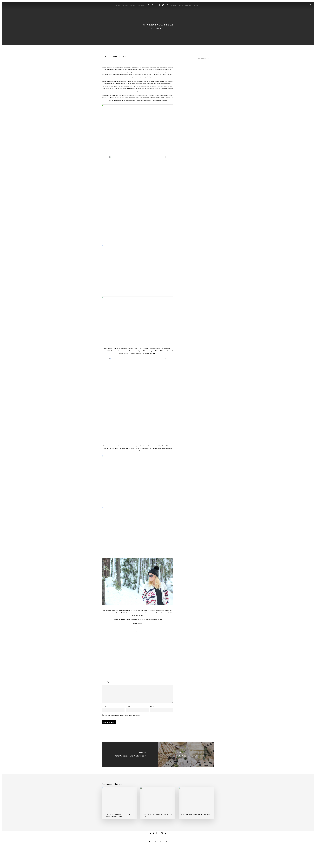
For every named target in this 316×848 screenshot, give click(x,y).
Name (104, 707)
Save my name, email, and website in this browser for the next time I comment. (121, 715)
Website (152, 707)
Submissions (175, 837)
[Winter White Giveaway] (186, 754)
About (147, 837)
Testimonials (164, 837)
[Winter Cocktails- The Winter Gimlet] (130, 754)
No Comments (202, 58)
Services (140, 837)
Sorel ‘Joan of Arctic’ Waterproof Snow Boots (119, 446)
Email (128, 707)
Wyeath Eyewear (148, 610)
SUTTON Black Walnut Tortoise (130, 612)
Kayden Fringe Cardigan (126, 348)
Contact (154, 837)
